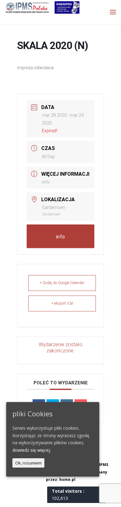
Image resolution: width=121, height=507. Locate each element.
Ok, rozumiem (28, 463)
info (46, 181)
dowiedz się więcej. (31, 450)
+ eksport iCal (62, 303)
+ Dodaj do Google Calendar (62, 283)
